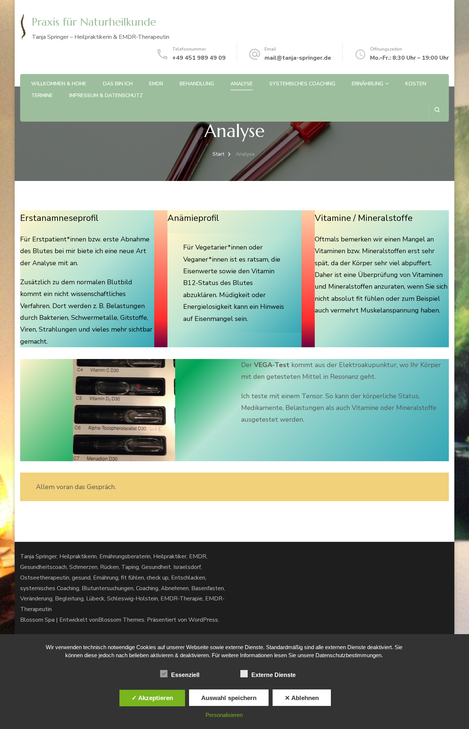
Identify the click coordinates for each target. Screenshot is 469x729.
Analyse (241, 83)
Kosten (415, 83)
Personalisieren (224, 715)
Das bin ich (118, 83)
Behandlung (197, 83)
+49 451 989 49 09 (199, 58)
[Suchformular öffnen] (437, 109)
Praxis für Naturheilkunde (94, 22)
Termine (42, 95)
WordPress (203, 620)
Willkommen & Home (58, 83)
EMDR (156, 83)
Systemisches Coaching (302, 83)
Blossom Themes (121, 620)
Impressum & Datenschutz (106, 95)
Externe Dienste (273, 675)
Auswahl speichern (228, 698)
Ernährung (367, 83)
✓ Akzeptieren (152, 698)
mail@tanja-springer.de (298, 58)
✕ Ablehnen (302, 698)
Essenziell (185, 675)
